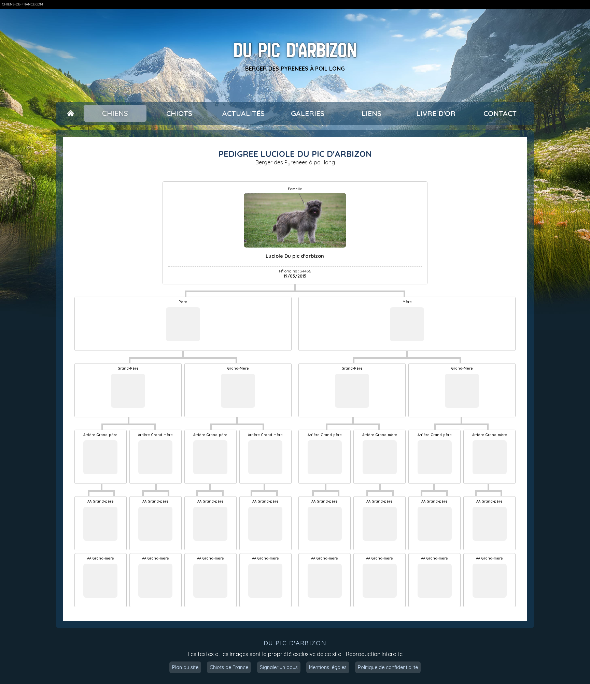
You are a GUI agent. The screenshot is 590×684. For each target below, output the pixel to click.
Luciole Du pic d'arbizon (295, 256)
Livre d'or (435, 113)
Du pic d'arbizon (295, 50)
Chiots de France (229, 667)
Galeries (307, 113)
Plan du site (185, 667)
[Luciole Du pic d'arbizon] (295, 220)
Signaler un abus (279, 667)
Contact (500, 113)
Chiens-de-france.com (22, 4)
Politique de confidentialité (388, 667)
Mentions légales (328, 667)
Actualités (243, 113)
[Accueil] (70, 113)
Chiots (179, 113)
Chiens (115, 113)
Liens (371, 113)
